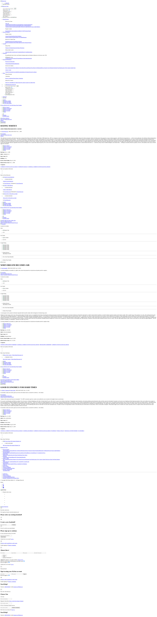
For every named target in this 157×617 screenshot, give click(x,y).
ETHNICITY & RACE (23, 166)
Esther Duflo (13, 390)
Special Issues (13, 58)
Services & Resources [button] (7, 59)
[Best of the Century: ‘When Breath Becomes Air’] (13, 355)
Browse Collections (9, 78)
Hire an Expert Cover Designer (47, 67)
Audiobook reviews (7, 11)
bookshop (6, 222)
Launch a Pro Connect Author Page (40, 459)
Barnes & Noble (11, 222)
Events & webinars (33, 72)
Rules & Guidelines (26, 52)
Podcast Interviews (6, 14)
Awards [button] (4, 43)
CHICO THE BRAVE (7, 189)
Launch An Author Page (30, 82)
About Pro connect (22, 82)
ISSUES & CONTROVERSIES (71, 430)
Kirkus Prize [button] (5, 453)
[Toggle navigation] (0, 6)
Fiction (11, 24)
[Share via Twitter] (7, 109)
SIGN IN (7, 3)
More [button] (4, 73)
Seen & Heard (19, 41)
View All (7, 23)
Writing (6, 63)
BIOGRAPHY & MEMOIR (45, 344)
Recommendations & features (23, 72)
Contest (11, 463)
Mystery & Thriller (19, 37)
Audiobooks (7, 24)
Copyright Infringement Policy (9, 468)
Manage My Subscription (17, 457)
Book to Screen (8, 42)
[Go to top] (3, 490)
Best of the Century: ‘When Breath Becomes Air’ (12, 359)
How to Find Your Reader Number (16, 601)
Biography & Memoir (24, 25)
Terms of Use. (20, 559)
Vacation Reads (28, 30)
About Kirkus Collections (18, 78)
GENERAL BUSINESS (28, 430)
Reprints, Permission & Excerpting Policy (7, 470)
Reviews (4, 115)
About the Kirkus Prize (17, 47)
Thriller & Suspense (17, 24)
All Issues (18, 58)
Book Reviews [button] (6, 19)
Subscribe (30, 58)
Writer (4, 556)
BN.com (16, 222)
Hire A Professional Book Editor (11, 67)
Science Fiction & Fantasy (10, 25)
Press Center (17, 463)
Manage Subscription (24, 58)
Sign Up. (13, 609)
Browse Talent (15, 82)
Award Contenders (18, 52)
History (29, 25)
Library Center (8, 69)
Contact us (5, 465)
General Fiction (8, 36)
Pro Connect (5, 16)
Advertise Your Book (57, 67)
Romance (30, 24)
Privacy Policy (6, 466)
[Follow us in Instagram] (3, 486)
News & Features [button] (6, 32)
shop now (2, 119)
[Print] (4, 111)
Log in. (12, 539)
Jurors (23, 47)
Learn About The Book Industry (53, 459)
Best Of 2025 (22, 30)
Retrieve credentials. (12, 545)
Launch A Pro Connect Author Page (68, 67)
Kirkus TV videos (37, 452)
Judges (31, 52)
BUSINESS (53, 430)
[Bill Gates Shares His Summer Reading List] (12, 441)
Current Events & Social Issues (11, 26)
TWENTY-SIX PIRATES (8, 181)
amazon (1, 120)
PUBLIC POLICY (60, 430)
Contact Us (5, 473)
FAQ (14, 463)
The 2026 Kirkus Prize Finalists (15, 105)
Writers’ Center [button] (6, 458)
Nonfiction (18, 25)
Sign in (2, 559)
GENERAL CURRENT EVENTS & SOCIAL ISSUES (39, 166)
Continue (13, 524)
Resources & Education (10, 61)
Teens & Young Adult (32, 26)
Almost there (3, 536)
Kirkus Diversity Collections (8, 461)
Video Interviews (6, 13)
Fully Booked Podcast (27, 42)
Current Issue (8, 58)
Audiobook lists (16, 30)
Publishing (13, 63)
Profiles (6, 41)
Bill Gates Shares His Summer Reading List (11, 445)
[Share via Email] (6, 110)
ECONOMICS (81, 430)
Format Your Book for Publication (34, 67)
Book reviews (6, 10)
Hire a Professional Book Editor (9, 459)
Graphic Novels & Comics (22, 26)
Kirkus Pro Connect (18, 461)
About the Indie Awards (10, 52)
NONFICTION (6, 116)
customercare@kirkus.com (18, 586)
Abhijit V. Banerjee (5, 390)
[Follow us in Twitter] (3, 485)
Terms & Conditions (7, 467)
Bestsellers (7, 30)
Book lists (11, 30)
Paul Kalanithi (4, 268)
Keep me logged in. (4, 562)
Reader (4, 555)
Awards (14, 41)
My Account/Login (25, 461)
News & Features (6, 12)
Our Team (8, 463)
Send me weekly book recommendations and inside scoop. (11, 561)
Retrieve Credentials (16, 607)
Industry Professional (7, 557)
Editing (9, 63)
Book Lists (9, 452)
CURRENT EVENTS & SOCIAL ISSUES (9, 166)
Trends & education (9, 72)
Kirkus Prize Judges (23, 455)
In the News (13, 42)
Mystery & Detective (25, 24)
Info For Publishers (23, 463)
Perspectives (10, 41)
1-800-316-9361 (7, 586)
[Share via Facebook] (7, 108)
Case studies (15, 72)
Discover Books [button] (6, 449)
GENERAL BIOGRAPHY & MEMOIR (8, 344)
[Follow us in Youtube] (3, 487)
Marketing (17, 63)
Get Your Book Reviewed (23, 67)
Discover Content (8, 82)
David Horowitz (5, 131)
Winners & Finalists (9, 47)
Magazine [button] (5, 53)
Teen (16, 36)
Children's (38, 26)
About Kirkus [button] (5, 462)
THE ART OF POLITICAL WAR (9, 198)
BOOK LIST (6, 105)
